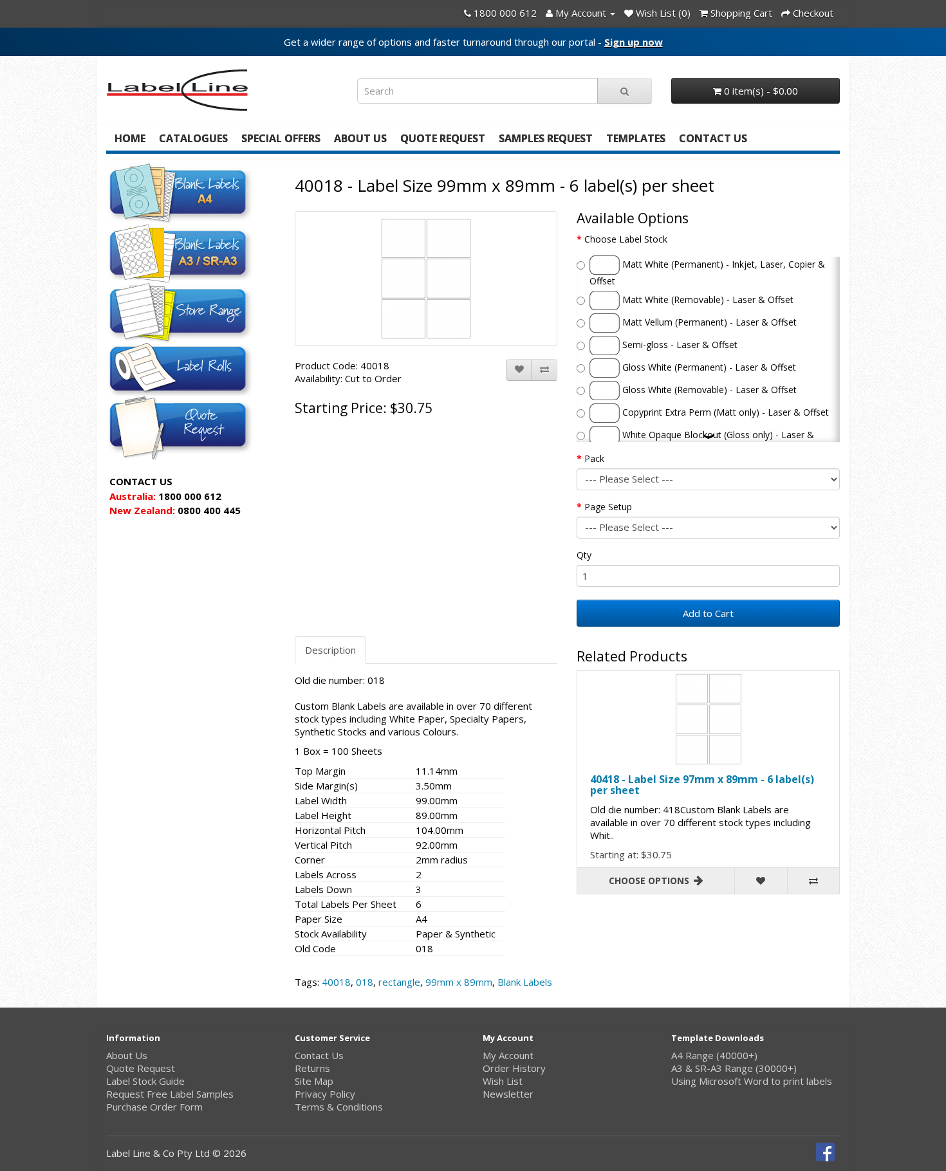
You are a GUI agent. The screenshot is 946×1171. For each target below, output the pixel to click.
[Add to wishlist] (519, 370)
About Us (360, 138)
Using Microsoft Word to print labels (751, 1080)
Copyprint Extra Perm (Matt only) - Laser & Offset (724, 411)
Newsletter (508, 1093)
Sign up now (633, 41)
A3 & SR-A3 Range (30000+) (734, 1068)
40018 (336, 981)
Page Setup (608, 507)
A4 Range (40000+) (714, 1055)
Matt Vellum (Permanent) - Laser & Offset (708, 321)
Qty (584, 555)
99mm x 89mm (458, 981)
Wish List (503, 1080)
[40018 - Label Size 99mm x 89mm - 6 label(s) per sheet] (426, 278)
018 (364, 981)
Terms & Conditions (339, 1106)
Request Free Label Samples (170, 1093)
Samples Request (546, 138)
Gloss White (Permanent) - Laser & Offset (708, 366)
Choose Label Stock (625, 239)
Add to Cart (708, 613)
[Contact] (467, 12)
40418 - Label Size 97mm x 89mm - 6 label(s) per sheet (702, 785)
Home (130, 138)
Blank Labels (524, 981)
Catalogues (193, 138)
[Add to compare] (544, 370)
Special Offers (280, 138)
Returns (312, 1068)
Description (330, 649)
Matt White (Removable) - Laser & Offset (706, 299)
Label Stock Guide (145, 1080)
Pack (594, 458)
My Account (508, 1055)
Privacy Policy (325, 1093)
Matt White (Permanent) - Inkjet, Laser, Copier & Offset (707, 271)
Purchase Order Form (154, 1106)
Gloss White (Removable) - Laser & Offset (708, 389)
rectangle (399, 981)
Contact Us (713, 138)
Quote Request (442, 138)
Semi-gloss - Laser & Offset (678, 344)
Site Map (314, 1080)
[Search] (624, 91)
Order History (514, 1068)
